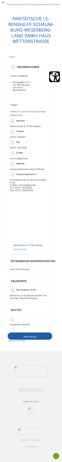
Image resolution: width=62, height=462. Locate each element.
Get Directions (20, 249)
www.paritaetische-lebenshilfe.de (27, 169)
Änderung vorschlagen (17, 341)
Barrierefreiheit (31, 446)
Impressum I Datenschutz (31, 440)
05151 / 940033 (18, 137)
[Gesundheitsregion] (32, 4)
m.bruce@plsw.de (19, 158)
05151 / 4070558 (18, 147)
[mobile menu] (58, 4)
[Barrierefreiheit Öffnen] (54, 76)
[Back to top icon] (56, 456)
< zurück (11, 57)
